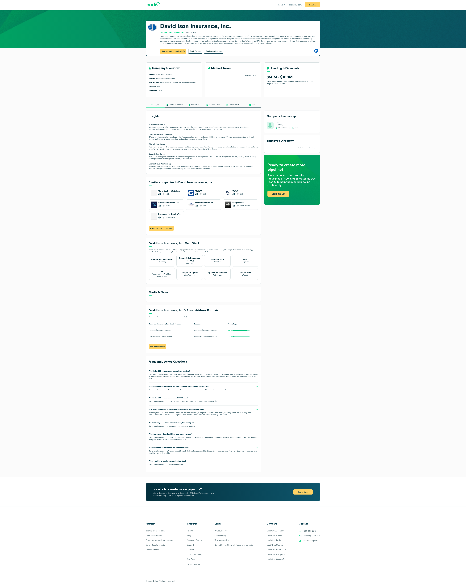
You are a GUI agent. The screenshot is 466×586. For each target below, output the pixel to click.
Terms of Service (222, 540)
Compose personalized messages (160, 540)
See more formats (157, 347)
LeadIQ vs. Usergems (276, 555)
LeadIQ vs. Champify (276, 559)
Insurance (184, 426)
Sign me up (278, 194)
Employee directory (214, 51)
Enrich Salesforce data (155, 545)
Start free (312, 5)
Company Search (194, 540)
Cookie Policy (220, 536)
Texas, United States (176, 32)
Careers (190, 550)
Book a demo (303, 492)
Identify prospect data (155, 531)
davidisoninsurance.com (193, 390)
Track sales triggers (154, 536)
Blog (189, 536)
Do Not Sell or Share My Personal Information (234, 545)
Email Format (195, 51)
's (183, 399)
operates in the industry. (172, 424)
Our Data (191, 559)
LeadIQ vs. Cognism (275, 545)
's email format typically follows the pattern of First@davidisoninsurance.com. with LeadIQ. (203, 450)
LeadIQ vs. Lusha (274, 540)
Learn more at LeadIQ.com (290, 5)
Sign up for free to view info (173, 51)
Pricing (190, 531)
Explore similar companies (161, 228)
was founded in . (167, 462)
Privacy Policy (220, 531)
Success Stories (152, 550)
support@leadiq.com (311, 536)
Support (190, 545)
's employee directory (200, 415)
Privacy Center (193, 564)
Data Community (194, 555)
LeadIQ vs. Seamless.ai (276, 550)
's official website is (189, 388)
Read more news (250, 75)
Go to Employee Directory (306, 148)
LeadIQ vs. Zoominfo (276, 531)
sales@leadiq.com (310, 541)
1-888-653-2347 (309, 531)
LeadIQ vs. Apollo (274, 536)
